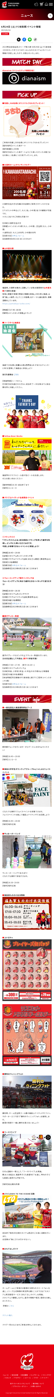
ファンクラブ (46, 1375)
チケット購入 (7, 1315)
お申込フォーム (18, 235)
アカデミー (18, 1378)
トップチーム (35, 1375)
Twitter (19, 39)
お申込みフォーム (19, 565)
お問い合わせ (36, 1386)
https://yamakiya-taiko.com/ (16, 303)
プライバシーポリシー (20, 1386)
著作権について (38, 1383)
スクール (28, 1378)
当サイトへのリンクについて (20, 1383)
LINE (30, 39)
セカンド (8, 1378)
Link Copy (35, 39)
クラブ (36, 1378)
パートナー (45, 1378)
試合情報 (5, 34)
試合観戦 (24, 1375)
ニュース (6, 1375)
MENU (50, 15)
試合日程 (15, 1375)
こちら (11, 1305)
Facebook (24, 39)
